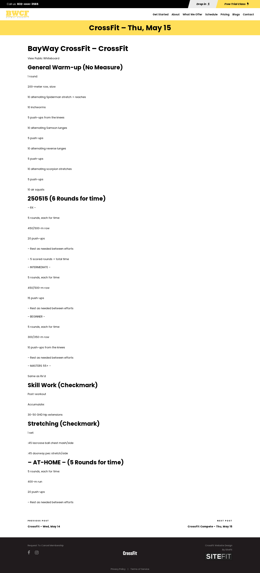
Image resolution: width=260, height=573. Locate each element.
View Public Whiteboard (43, 58)
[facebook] (29, 553)
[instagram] (37, 553)
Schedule (211, 14)
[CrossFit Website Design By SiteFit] (218, 556)
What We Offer (192, 14)
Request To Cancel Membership (46, 545)
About (176, 14)
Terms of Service (139, 569)
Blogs (236, 14)
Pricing (225, 14)
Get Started (161, 14)
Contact (248, 14)
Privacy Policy (118, 569)
